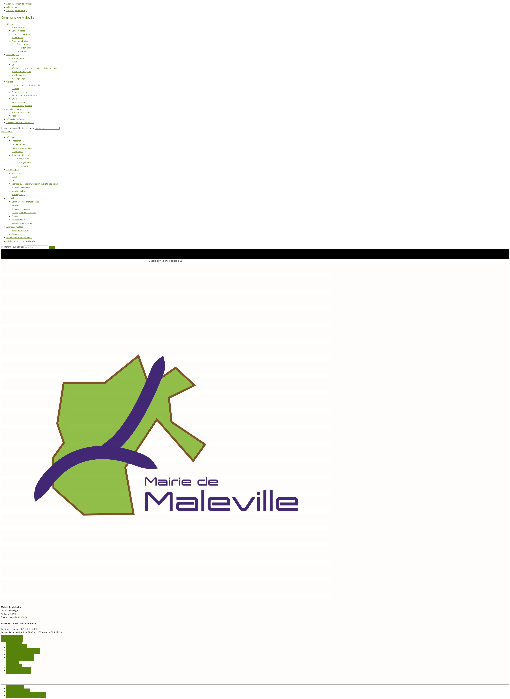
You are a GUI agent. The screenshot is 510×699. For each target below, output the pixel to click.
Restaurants (22, 165)
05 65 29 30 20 (20, 617)
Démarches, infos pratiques (19, 237)
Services (15, 205)
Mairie (14, 176)
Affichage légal (18, 194)
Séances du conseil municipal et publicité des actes (35, 183)
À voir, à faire (23, 158)
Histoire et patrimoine (22, 148)
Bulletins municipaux (21, 187)
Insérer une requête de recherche (18, 128)
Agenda (15, 234)
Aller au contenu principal (19, 3)
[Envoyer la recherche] (52, 247)
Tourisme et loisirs (20, 155)
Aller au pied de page (16, 10)
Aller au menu (13, 7)
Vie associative (18, 219)
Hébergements (24, 162)
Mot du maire (18, 173)
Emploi (15, 216)
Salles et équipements (22, 223)
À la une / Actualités (20, 230)
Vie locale (10, 198)
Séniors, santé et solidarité (24, 212)
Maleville (17, 17)
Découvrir (10, 137)
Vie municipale (12, 169)
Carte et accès (18, 144)
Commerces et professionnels (25, 201)
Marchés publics (19, 191)
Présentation (18, 140)
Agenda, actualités (14, 226)
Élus (13, 180)
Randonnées (17, 151)
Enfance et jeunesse (21, 209)
